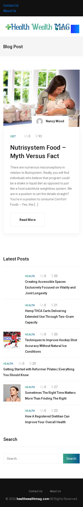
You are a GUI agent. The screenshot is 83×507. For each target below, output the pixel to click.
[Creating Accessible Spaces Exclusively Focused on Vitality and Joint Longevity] (12, 282)
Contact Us (11, 5)
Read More (27, 220)
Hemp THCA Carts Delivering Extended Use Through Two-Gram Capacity (49, 316)
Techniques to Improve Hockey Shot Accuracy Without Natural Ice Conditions (51, 345)
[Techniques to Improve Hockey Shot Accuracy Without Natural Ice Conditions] (12, 340)
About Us (9, 11)
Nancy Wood (54, 121)
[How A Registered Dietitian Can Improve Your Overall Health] (12, 416)
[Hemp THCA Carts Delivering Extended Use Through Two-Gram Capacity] (12, 311)
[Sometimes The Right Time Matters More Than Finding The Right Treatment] (12, 393)
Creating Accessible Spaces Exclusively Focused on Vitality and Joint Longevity (50, 287)
